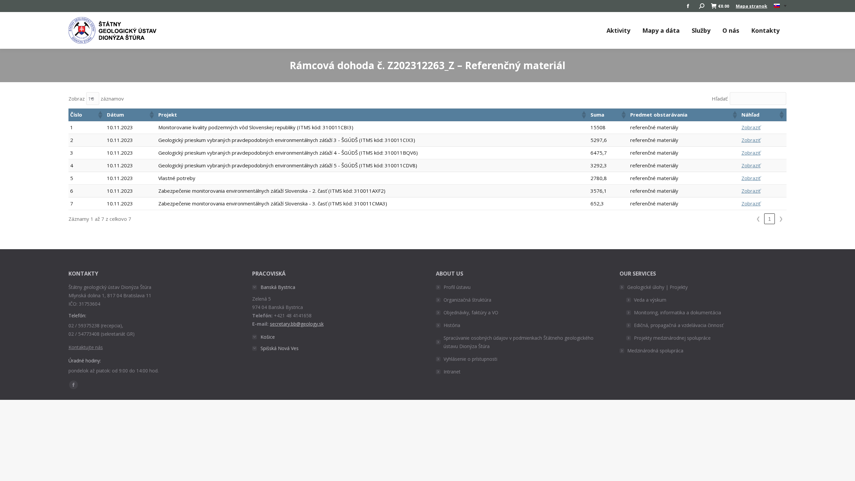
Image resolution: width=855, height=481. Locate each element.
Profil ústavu (457, 287)
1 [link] (769, 219)
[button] (100, 115)
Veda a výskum (650, 300)
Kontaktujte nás (85, 347)
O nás (730, 30)
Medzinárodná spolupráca (655, 350)
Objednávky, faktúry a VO (471, 312)
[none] (780, 6)
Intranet (452, 371)
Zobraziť (750, 127)
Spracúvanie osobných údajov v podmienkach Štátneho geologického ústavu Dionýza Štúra (518, 342)
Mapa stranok (751, 6)
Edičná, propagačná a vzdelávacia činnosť (678, 325)
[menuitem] (780, 6)
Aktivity (618, 30)
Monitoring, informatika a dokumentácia (677, 312)
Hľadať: (720, 98)
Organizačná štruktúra (467, 300)
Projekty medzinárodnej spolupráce (672, 338)
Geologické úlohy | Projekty (657, 287)
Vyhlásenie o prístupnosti (470, 359)
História (452, 325)
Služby (701, 30)
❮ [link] (758, 218)
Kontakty (765, 30)
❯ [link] (781, 218)
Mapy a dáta (661, 30)
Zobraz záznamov (96, 98)
